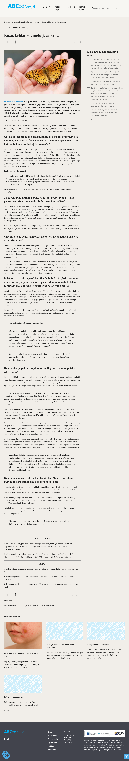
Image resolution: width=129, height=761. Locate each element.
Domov (7, 21)
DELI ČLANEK (8, 42)
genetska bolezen (32, 605)
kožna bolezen (48, 605)
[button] (126, 756)
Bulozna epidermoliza (13, 101)
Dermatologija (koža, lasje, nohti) (26, 21)
